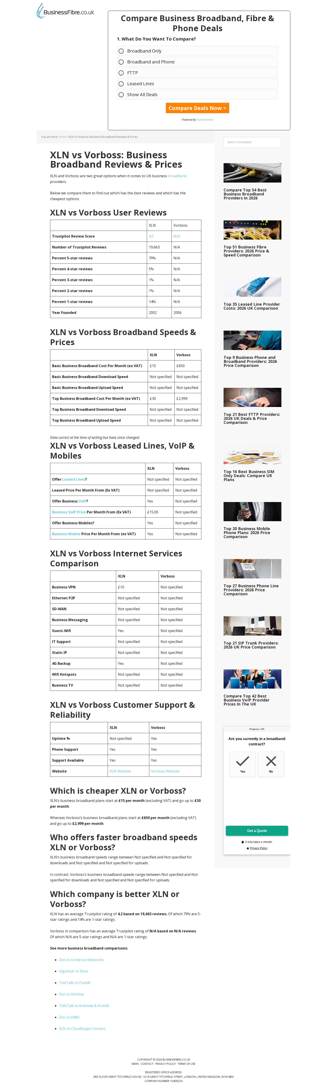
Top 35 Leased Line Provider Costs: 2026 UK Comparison (252, 306)
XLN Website (120, 771)
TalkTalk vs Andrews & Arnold (84, 1005)
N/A (177, 236)
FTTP (132, 73)
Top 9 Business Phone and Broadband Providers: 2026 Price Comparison (250, 361)
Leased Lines (140, 84)
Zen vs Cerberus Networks (81, 959)
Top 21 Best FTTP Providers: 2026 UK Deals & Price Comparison (252, 418)
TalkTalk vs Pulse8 (74, 982)
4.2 (151, 236)
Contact (147, 1064)
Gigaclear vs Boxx (73, 971)
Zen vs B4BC (69, 1017)
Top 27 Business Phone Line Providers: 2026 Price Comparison (251, 589)
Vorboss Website (165, 771)
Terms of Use (186, 1064)
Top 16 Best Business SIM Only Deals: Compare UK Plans (249, 475)
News (135, 1064)
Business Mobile (66, 533)
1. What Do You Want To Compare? (156, 39)
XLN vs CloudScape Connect (82, 1028)
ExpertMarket (205, 120)
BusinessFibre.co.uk (66, 11)
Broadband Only (144, 51)
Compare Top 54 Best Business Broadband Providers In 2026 (245, 194)
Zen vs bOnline (71, 994)
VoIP (82, 501)
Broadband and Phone (151, 62)
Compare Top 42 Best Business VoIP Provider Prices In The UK (247, 700)
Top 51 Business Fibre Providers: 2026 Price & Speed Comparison (246, 251)
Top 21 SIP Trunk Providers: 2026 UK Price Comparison (251, 645)
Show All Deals (142, 95)
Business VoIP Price (69, 512)
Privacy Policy (165, 1064)
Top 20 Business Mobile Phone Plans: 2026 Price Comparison (247, 532)
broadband (177, 175)
